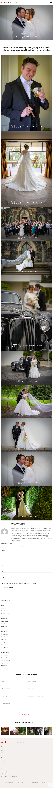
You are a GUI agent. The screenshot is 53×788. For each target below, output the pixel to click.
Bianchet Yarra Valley (5, 649)
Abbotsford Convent (5, 600)
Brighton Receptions (5, 663)
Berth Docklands (4, 647)
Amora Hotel (4, 618)
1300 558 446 (3, 773)
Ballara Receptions (5, 636)
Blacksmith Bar (4, 655)
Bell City (3, 642)
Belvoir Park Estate (5, 644)
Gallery (2, 752)
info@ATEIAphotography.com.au (7, 771)
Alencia (2, 608)
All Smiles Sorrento (5, 613)
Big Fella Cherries (5, 652)
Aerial (2, 605)
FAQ (2, 763)
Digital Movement (47, 782)
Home (2, 750)
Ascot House (4, 623)
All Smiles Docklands (5, 610)
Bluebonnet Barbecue (5, 657)
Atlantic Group (4, 626)
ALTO (2, 616)
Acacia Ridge (4, 602)
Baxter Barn (3, 639)
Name (2, 565)
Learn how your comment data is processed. (25, 590)
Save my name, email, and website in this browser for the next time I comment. (19, 583)
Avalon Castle (4, 631)
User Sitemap (26, 785)
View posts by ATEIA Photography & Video (19, 524)
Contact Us (3, 765)
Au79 (2, 629)
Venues (2, 761)
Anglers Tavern (4, 621)
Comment (3, 550)
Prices (2, 754)
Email (2, 571)
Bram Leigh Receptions (6, 660)
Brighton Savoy (4, 665)
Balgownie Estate (4, 634)
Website (2, 577)
